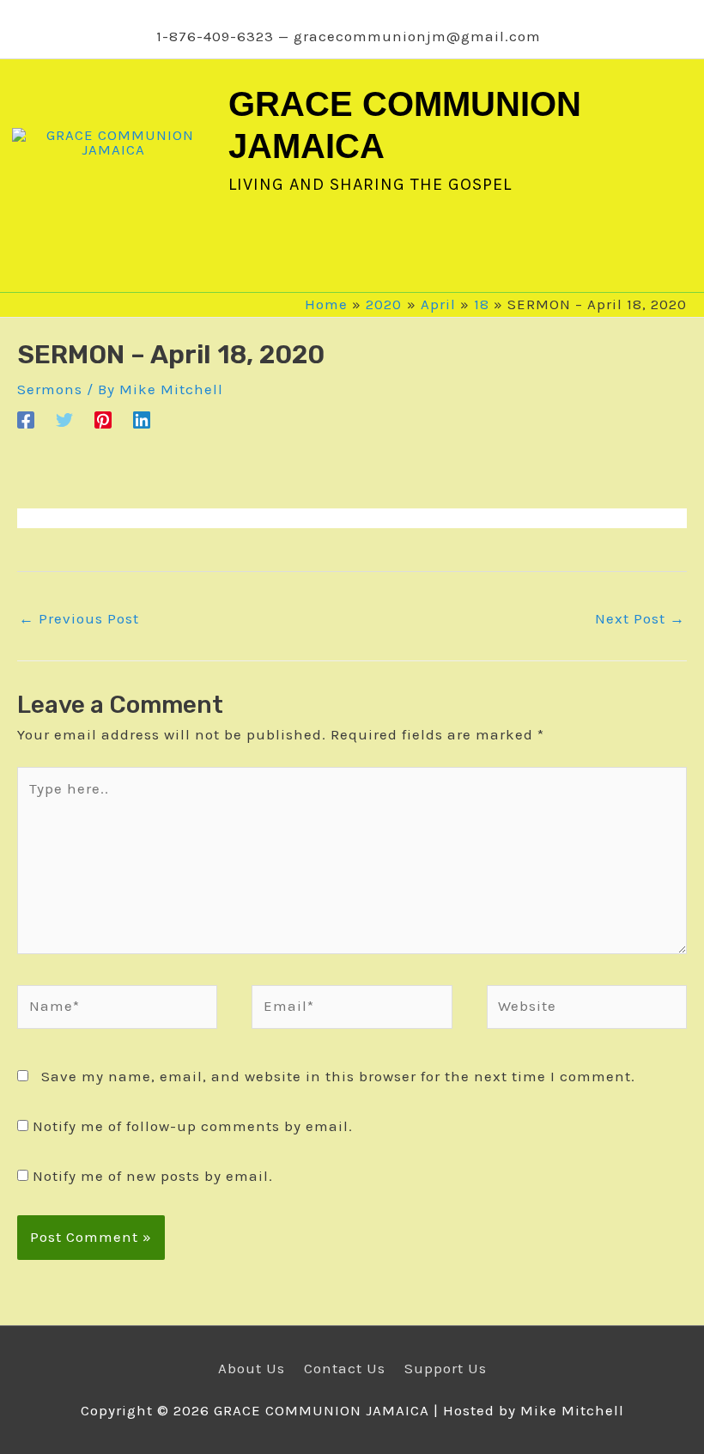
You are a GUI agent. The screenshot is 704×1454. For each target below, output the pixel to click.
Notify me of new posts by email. (153, 1175)
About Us (251, 1368)
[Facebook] (25, 419)
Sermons (49, 389)
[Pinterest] (103, 419)
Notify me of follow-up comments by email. (193, 1126)
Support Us (445, 1368)
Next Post (640, 618)
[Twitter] (64, 419)
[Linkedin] (141, 419)
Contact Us (344, 1368)
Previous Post (79, 618)
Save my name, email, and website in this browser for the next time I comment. (338, 1076)
